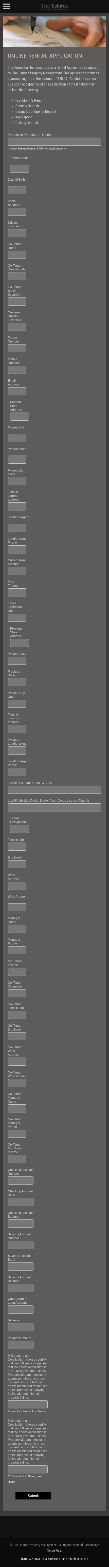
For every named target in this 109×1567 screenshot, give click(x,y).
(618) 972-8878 (30, 1559)
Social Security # (16, 203)
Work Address (14, 877)
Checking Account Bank (20, 1193)
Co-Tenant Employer (15, 1027)
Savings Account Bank (19, 1257)
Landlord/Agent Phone (17, 540)
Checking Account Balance (20, 1214)
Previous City (17, 654)
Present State (17, 451)
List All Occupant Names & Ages (31, 783)
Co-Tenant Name (15, 246)
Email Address (14, 382)
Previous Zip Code (16, 695)
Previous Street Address (16, 632)
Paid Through (14, 583)
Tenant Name (19, 160)
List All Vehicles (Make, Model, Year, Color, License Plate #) (48, 800)
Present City (16, 429)
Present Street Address (17, 406)
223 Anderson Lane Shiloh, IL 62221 (65, 1559)
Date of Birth (16, 181)
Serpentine (54, 1550)
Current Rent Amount (17, 562)
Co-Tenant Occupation (16, 984)
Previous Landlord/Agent (17, 741)
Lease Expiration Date (15, 607)
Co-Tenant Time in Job (16, 1006)
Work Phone (16, 898)
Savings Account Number (19, 1236)
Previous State (14, 673)
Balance (13, 1320)
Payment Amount (19, 1338)
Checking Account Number (20, 1171)
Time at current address (14, 495)
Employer (15, 857)
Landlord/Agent (17, 519)
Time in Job (17, 840)
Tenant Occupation (19, 820)
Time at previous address (14, 718)
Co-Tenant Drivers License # (15, 316)
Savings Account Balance (19, 1279)
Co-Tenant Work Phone (16, 1074)
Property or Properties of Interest (31, 135)
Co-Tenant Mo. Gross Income (15, 1148)
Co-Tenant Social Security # (15, 290)
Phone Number (14, 339)
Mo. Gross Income (15, 963)
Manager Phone (14, 941)
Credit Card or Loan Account (17, 1300)
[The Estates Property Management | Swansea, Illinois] (54, 6)
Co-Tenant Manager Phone (15, 1123)
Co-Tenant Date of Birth (16, 267)
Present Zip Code (16, 472)
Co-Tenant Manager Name (15, 1097)
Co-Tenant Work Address (15, 1051)
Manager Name (14, 920)
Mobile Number (14, 361)
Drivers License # (15, 224)
